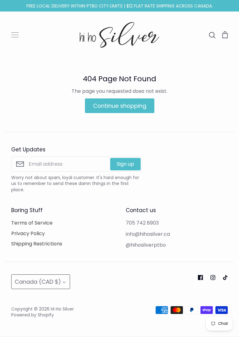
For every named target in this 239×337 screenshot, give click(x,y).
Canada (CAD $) (38, 282)
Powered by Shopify (32, 315)
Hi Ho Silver (62, 309)
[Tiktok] (225, 277)
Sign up (125, 164)
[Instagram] (213, 277)
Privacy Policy (28, 233)
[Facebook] (200, 277)
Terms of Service (32, 222)
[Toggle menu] (15, 34)
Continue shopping (119, 106)
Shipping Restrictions (36, 243)
